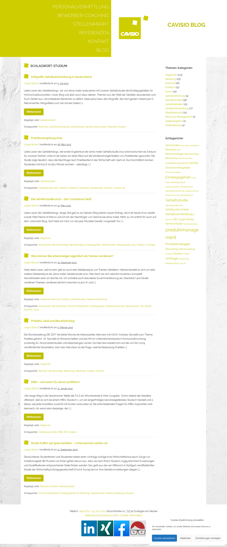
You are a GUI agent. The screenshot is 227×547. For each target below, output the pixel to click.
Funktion (65, 299)
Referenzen (94, 32)
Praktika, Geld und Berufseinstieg (53, 321)
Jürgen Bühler (186, 219)
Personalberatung (190, 224)
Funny (168, 91)
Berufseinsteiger (60, 245)
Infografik (111, 126)
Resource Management (178, 116)
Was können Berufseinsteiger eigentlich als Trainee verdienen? (72, 256)
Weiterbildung (173, 125)
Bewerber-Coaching (83, 15)
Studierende (96, 188)
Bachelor (43, 371)
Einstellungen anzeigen (208, 538)
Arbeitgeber (194, 145)
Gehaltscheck (186, 187)
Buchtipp (189, 158)
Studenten (84, 188)
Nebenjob (81, 371)
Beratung (170, 79)
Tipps (36, 309)
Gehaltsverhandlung (97, 299)
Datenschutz (92, 515)
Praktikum (73, 188)
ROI (65, 432)
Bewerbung (171, 158)
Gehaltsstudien (47, 120)
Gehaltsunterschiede (95, 126)
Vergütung (184, 259)
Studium (122, 126)
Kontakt (98, 41)
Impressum (108, 515)
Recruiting (171, 249)
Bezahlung (69, 371)
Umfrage (150, 245)
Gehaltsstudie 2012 (48, 188)
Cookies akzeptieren (164, 538)
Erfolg (193, 178)
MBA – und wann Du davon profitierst (55, 382)
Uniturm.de (119, 188)
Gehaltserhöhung (175, 95)
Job (142, 306)
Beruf (179, 150)
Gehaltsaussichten (48, 432)
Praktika (63, 188)
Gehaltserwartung (115, 306)
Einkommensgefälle (173, 172)
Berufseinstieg (76, 245)
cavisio (193, 163)
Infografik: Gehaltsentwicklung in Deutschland (61, 76)
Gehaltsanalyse (178, 182)
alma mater (184, 145)
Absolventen (45, 245)
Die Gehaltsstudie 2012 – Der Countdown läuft (61, 199)
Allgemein (45, 238)
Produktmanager (177, 244)
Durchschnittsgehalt (78, 306)
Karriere (169, 223)
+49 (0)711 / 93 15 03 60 (92, 511)
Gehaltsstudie (77, 126)
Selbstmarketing (187, 249)
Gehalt (167, 182)
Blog (102, 50)
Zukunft (183, 263)
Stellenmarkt (91, 24)
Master (148, 306)
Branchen (43, 126)
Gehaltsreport (186, 195)
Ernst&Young (83, 493)
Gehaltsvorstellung (115, 493)
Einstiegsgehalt (93, 245)
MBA (60, 432)
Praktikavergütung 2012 (46, 138)
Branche (56, 299)
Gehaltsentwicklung (59, 126)
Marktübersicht (174, 112)
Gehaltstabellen (174, 104)
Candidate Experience (176, 163)
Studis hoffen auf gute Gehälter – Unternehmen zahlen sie (69, 443)
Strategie (168, 254)
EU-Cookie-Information (129, 515)
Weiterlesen (35, 110)
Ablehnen (185, 538)
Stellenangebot (174, 121)
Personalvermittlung (81, 6)
